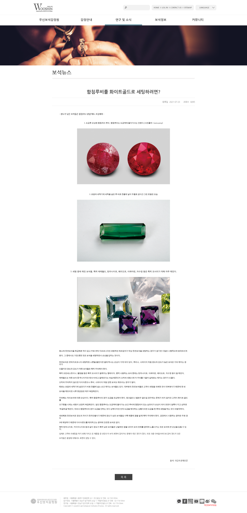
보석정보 (160, 19)
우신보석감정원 (49, 19)
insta (190, 501)
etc (207, 501)
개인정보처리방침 (210, 505)
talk (213, 501)
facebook (184, 501)
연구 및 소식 (123, 19)
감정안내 (86, 19)
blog (202, 501)
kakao (179, 501)
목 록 (123, 477)
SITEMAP (188, 7)
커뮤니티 (198, 19)
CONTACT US (176, 7)
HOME (156, 7)
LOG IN (165, 7)
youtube (196, 501)
